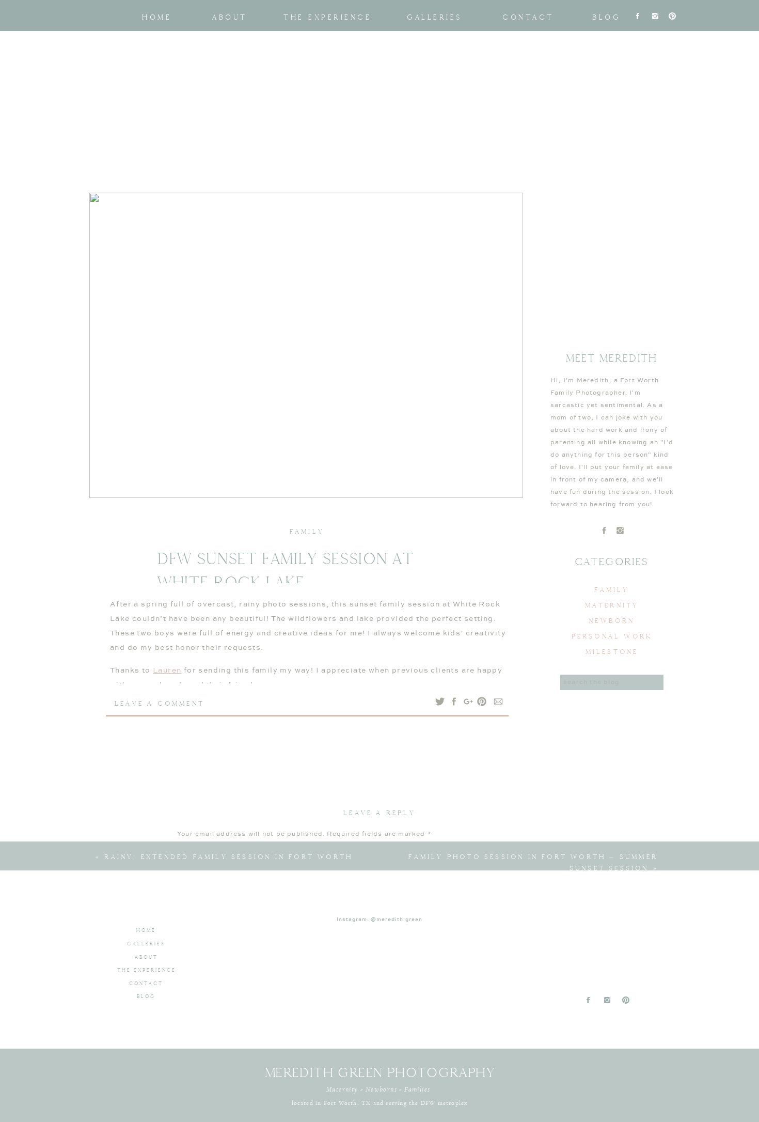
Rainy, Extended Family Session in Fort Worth (228, 856)
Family (307, 531)
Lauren (167, 670)
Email (190, 1006)
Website (192, 1037)
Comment (197, 853)
